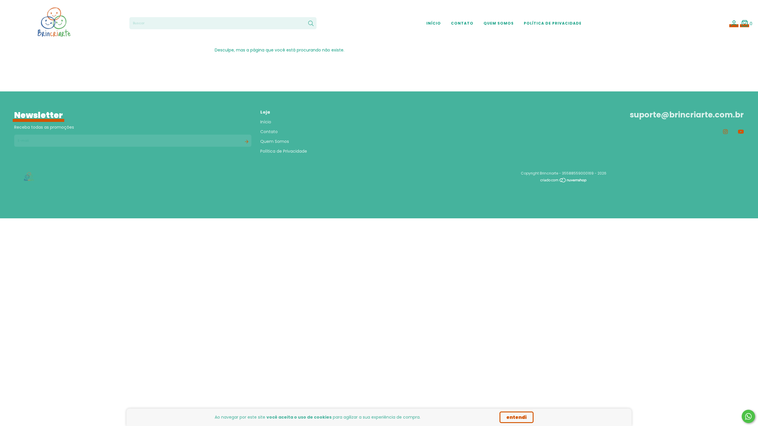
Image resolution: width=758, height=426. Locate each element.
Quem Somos (499, 23)
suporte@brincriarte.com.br (687, 114)
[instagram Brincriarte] (725, 132)
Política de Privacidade (553, 23)
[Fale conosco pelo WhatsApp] (748, 416)
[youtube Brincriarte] (741, 132)
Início (433, 23)
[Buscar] (311, 23)
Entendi (516, 417)
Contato (462, 23)
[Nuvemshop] (563, 181)
